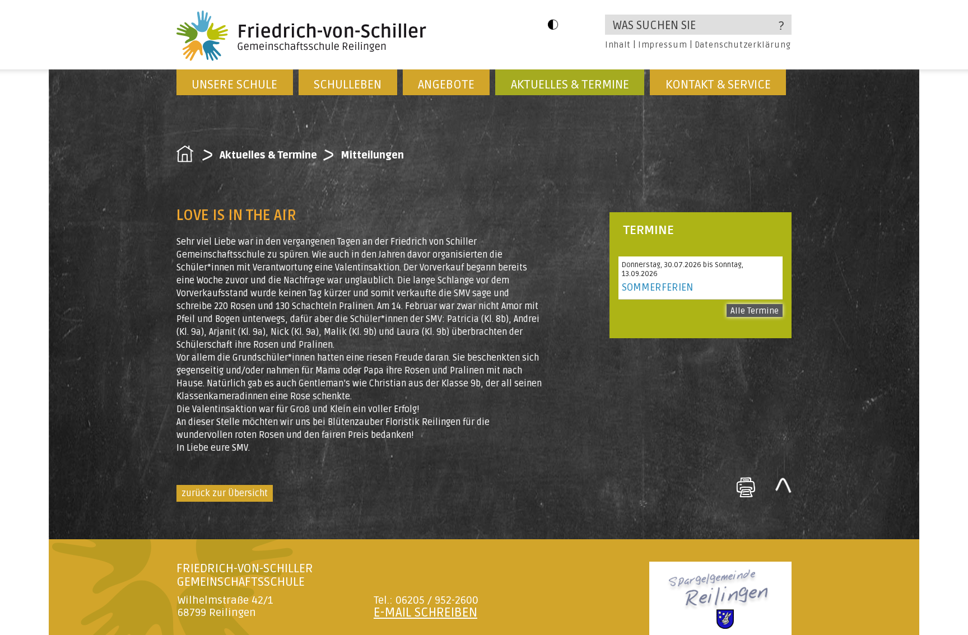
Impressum (662, 45)
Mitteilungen (372, 155)
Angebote (446, 84)
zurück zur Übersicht (225, 493)
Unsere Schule (234, 84)
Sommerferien (657, 287)
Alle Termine (754, 311)
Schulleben (347, 84)
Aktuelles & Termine (570, 84)
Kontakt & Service (718, 84)
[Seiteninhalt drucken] (745, 487)
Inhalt (618, 45)
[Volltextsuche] (698, 25)
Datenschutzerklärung (743, 45)
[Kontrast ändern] (553, 24)
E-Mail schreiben (425, 612)
